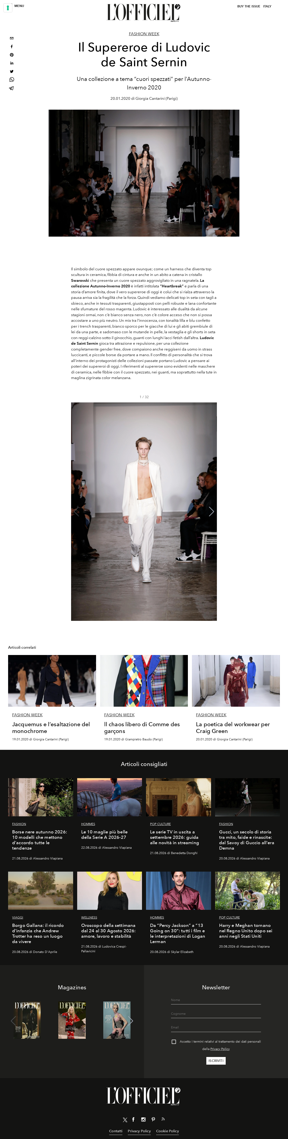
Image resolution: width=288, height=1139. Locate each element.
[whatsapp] (11, 80)
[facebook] (11, 47)
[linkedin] (11, 64)
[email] (11, 39)
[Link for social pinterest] (153, 1120)
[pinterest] (11, 55)
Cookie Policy (167, 1131)
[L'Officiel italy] (144, 13)
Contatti (115, 1131)
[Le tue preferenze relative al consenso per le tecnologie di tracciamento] (8, 8)
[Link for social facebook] (133, 1120)
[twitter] (11, 72)
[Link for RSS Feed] (163, 1120)
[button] (212, 512)
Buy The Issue (248, 6)
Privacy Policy (220, 1049)
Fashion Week (144, 33)
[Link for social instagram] (143, 1120)
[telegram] (11, 88)
